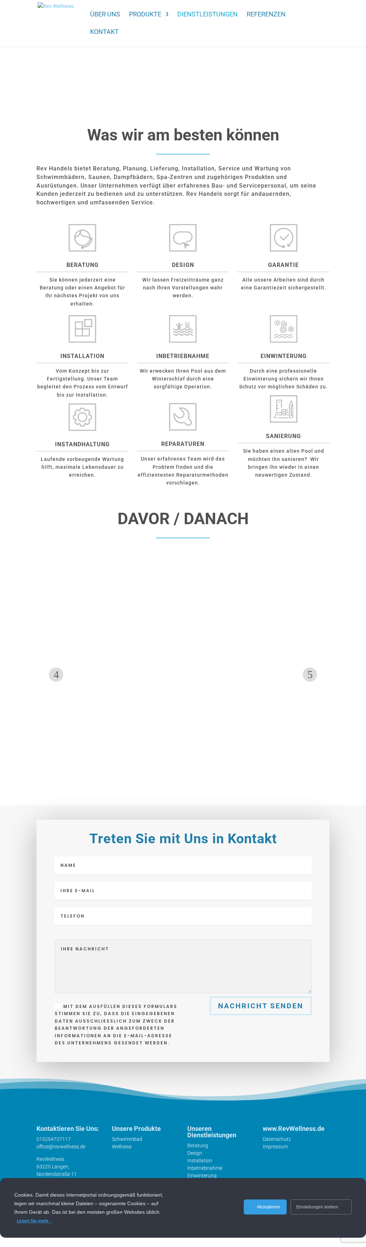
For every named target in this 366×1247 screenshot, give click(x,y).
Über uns (105, 15)
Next (310, 674)
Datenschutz (277, 1139)
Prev (56, 674)
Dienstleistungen (207, 15)
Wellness (122, 1146)
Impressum (275, 1146)
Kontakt (104, 32)
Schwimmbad (127, 1139)
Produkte (145, 15)
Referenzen (266, 15)
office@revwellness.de (60, 1146)
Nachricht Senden (260, 1006)
